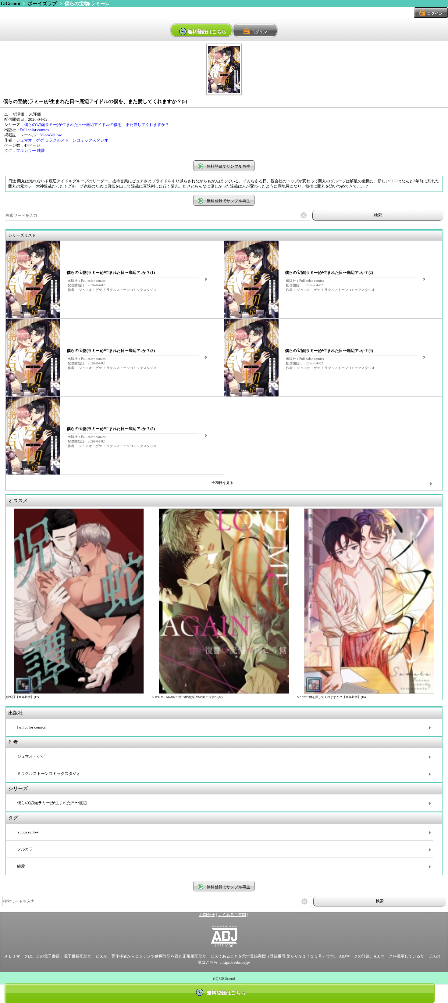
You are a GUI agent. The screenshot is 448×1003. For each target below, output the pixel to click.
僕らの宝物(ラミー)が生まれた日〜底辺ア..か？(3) (111, 351)
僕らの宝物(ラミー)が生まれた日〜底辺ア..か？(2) (329, 272)
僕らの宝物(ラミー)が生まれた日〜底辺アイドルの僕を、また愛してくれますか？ (96, 125)
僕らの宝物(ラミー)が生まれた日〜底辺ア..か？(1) (111, 272)
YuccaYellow (51, 135)
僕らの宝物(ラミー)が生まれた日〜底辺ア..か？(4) (329, 351)
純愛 (41, 151)
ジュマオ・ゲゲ (30, 140)
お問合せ (207, 915)
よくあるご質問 (232, 915)
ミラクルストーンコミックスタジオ (76, 140)
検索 (378, 215)
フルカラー (26, 151)
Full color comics (34, 130)
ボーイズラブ (42, 3)
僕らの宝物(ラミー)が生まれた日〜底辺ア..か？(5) (111, 429)
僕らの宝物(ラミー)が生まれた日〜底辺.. (53, 803)
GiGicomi (10, 3)
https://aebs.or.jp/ (236, 962)
